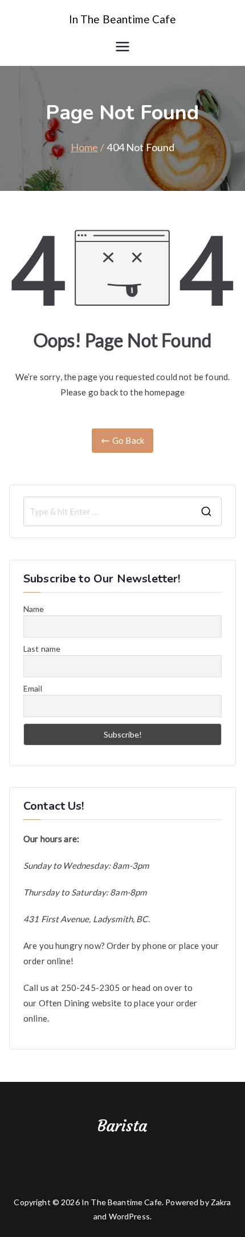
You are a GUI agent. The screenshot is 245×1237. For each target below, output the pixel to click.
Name (33, 609)
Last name (41, 648)
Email (32, 688)
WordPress (129, 1216)
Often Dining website (80, 1003)
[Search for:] (122, 511)
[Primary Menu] (122, 47)
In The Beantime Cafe (123, 19)
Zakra (221, 1202)
